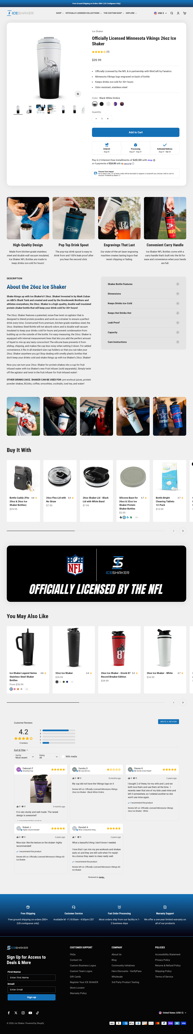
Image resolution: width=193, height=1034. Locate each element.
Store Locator (77, 987)
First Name (14, 972)
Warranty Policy (78, 993)
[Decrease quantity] (96, 118)
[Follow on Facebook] (9, 1013)
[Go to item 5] (63, 110)
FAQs (73, 954)
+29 (26, 689)
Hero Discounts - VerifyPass (127, 971)
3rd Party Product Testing (125, 982)
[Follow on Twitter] (16, 1013)
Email (11, 984)
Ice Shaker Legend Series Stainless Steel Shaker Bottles (23, 677)
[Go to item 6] (74, 110)
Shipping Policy (163, 971)
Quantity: (96, 112)
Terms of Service (164, 976)
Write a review (168, 721)
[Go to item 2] (29, 110)
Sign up (31, 997)
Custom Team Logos (81, 971)
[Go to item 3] (40, 110)
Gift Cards (75, 976)
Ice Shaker (97, 31)
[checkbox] (72, 756)
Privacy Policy (162, 960)
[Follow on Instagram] (23, 1013)
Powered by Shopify (34, 1023)
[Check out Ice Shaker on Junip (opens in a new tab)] (101, 877)
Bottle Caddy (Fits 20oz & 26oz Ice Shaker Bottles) (19, 501)
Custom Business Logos (83, 965)
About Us (117, 954)
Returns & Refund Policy (168, 965)
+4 (72, 682)
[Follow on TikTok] (37, 1013)
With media (71, 756)
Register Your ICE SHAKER (84, 982)
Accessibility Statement (167, 954)
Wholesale (117, 976)
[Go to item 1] (18, 110)
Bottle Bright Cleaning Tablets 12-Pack (165, 501)
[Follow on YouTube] (30, 1013)
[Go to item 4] (52, 110)
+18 (136, 517)
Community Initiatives (123, 965)
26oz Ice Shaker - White (160, 673)
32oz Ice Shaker (64, 673)
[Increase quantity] (108, 118)
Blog (114, 960)
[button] (100, 52)
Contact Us (76, 960)
